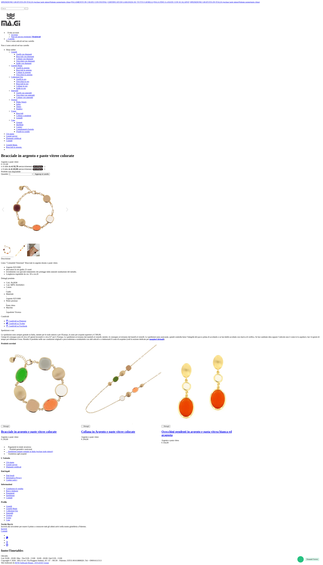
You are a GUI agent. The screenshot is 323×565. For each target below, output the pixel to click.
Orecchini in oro (22, 81)
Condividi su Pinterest (17, 321)
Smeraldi (14, 91)
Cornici (19, 127)
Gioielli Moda (16, 66)
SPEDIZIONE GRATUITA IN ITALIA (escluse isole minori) (25, 2)
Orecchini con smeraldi (25, 95)
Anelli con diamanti (24, 54)
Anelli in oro (21, 79)
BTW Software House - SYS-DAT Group (32, 563)
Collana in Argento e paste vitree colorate (108, 431)
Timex (18, 106)
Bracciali (19, 113)
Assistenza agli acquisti (17, 454)
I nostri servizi (11, 136)
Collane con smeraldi (24, 97)
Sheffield (19, 125)
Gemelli (19, 118)
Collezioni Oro (17, 77)
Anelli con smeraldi (24, 93)
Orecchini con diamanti (25, 61)
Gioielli (14, 52)
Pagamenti (10, 493)
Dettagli (6, 426)
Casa (13, 120)
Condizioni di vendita (14, 489)
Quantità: (4, 174)
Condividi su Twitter (16, 323)
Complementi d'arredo (25, 129)
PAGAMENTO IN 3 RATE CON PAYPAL (89, 2)
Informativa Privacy (14, 478)
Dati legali (10, 475)
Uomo (13, 111)
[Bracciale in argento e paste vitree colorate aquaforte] (41, 385)
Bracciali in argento (24, 70)
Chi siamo (10, 134)
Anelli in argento (23, 68)
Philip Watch (21, 102)
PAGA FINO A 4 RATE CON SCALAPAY (172, 2)
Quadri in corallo (23, 131)
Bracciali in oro (22, 84)
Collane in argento (23, 72)
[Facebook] (7, 543)
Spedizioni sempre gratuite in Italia (30, 451)
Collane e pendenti (23, 116)
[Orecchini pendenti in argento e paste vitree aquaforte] (202, 385)
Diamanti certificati (13, 138)
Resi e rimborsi (12, 491)
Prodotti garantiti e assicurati (21, 449)
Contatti (9, 141)
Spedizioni (10, 495)
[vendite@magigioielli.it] (7, 540)
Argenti (19, 122)
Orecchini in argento (24, 75)
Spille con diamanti (23, 63)
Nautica (19, 109)
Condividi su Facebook (17, 326)
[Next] (67, 209)
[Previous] (3, 209)
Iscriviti (4, 529)
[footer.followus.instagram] (7, 545)
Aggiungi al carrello (42, 174)
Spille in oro (21, 88)
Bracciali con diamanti (25, 56)
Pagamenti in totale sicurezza (19, 447)
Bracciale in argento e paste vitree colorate (29, 431)
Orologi (14, 100)
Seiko (18, 104)
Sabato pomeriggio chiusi (60, 2)
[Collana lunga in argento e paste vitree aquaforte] (121, 385)
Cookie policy (11, 480)
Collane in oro (22, 86)
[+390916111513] (7, 535)
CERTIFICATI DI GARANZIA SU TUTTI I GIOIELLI (130, 2)
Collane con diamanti (24, 59)
